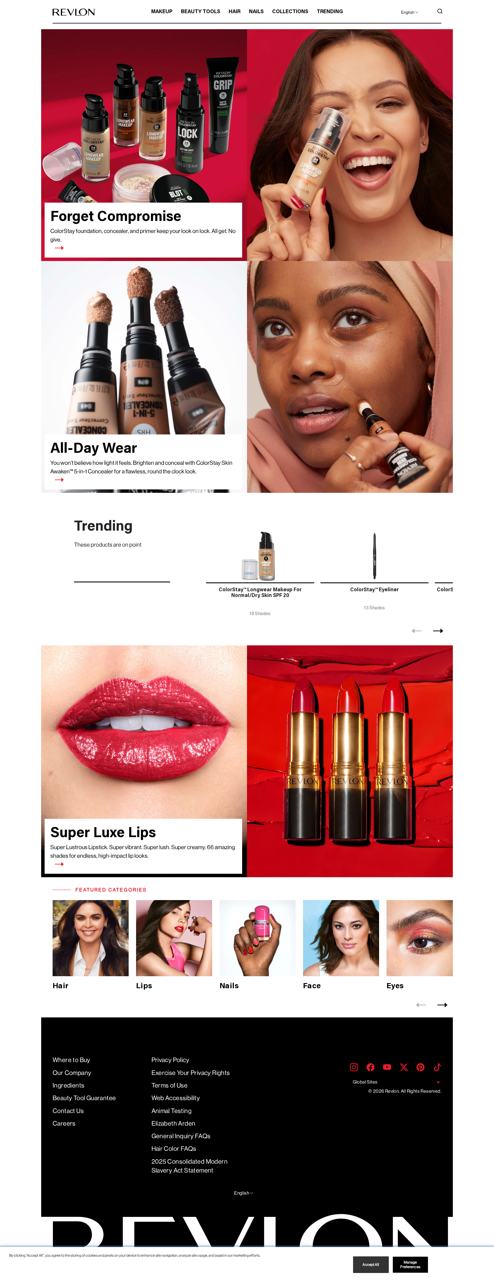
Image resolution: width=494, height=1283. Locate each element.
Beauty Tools (200, 12)
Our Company (72, 1072)
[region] (247, 1265)
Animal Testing (172, 1110)
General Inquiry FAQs (181, 1136)
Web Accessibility (176, 1098)
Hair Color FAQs (174, 1148)
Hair (234, 12)
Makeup (161, 12)
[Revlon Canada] (74, 12)
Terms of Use (170, 1085)
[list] (328, 569)
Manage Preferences (410, 1264)
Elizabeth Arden (174, 1123)
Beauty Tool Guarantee (84, 1098)
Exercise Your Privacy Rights (191, 1072)
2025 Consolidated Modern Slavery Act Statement (190, 1166)
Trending (330, 12)
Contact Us (68, 1110)
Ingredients (68, 1085)
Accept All (370, 1264)
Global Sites (365, 1082)
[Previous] (417, 631)
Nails (256, 12)
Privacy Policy (171, 1059)
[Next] (438, 631)
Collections (290, 12)
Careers (64, 1123)
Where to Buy (71, 1059)
